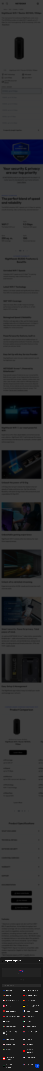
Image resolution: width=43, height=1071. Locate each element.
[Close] (39, 960)
